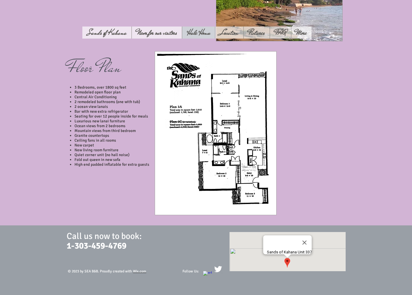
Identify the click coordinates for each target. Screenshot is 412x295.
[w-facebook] (207, 275)
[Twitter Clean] (218, 269)
